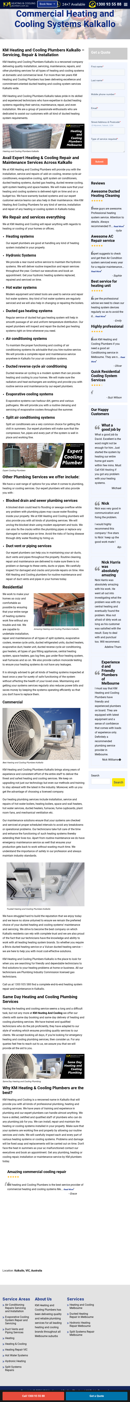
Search (95, 775)
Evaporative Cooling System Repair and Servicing (17, 1320)
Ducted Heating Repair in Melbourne (81, 1315)
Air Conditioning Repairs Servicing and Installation (15, 1308)
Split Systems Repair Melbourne (82, 1333)
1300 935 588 (22, 984)
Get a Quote (97, 1396)
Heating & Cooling (16, 1343)
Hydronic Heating (15, 1361)
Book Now (46, 4)
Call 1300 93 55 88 (33, 1396)
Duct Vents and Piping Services (14, 1331)
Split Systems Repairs (13, 1368)
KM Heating (106, 469)
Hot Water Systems (16, 1355)
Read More (68, 1189)
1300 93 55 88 (108, 4)
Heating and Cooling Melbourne (82, 1306)
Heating (9, 1338)
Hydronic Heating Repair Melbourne (80, 1324)
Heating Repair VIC (16, 1349)
